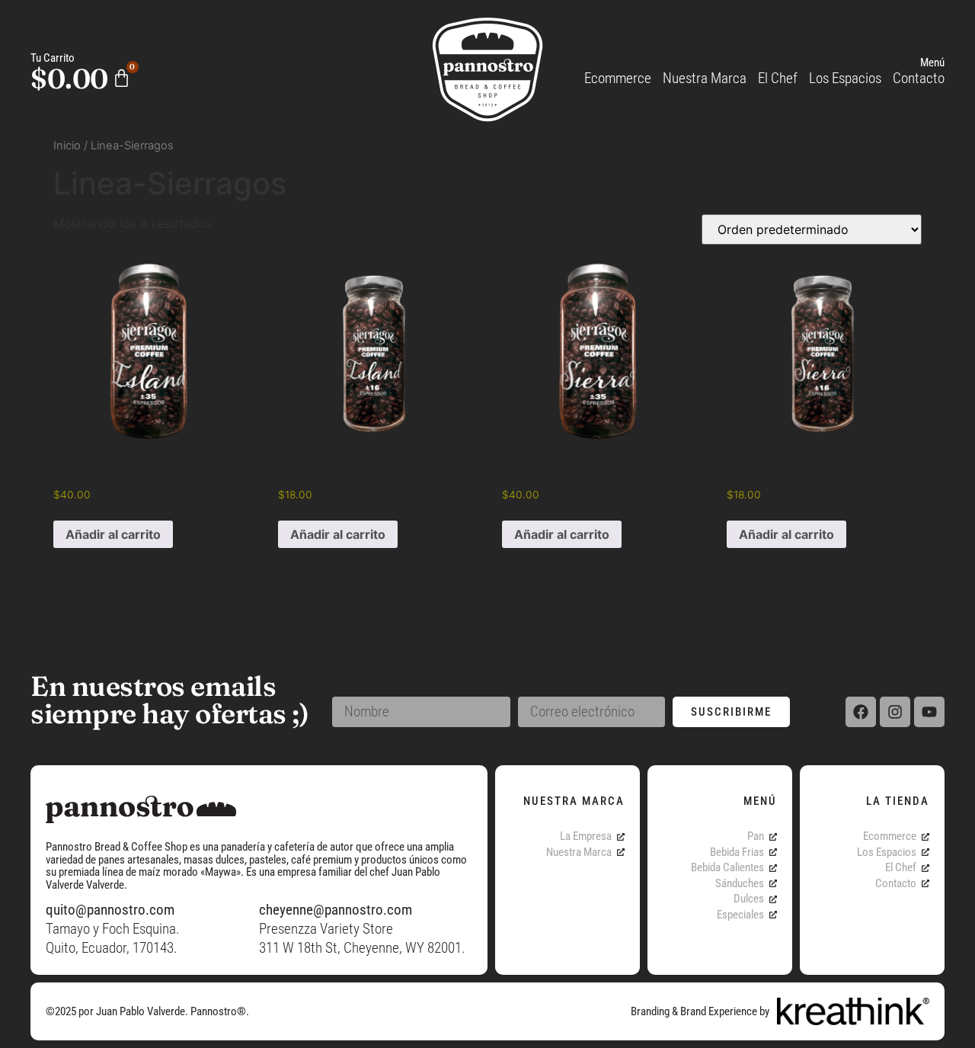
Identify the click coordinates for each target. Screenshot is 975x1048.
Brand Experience (718, 1011)
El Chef (778, 78)
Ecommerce (617, 78)
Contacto (919, 78)
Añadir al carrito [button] (113, 534)
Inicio (67, 145)
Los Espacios (845, 78)
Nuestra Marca (704, 78)
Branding (650, 1011)
